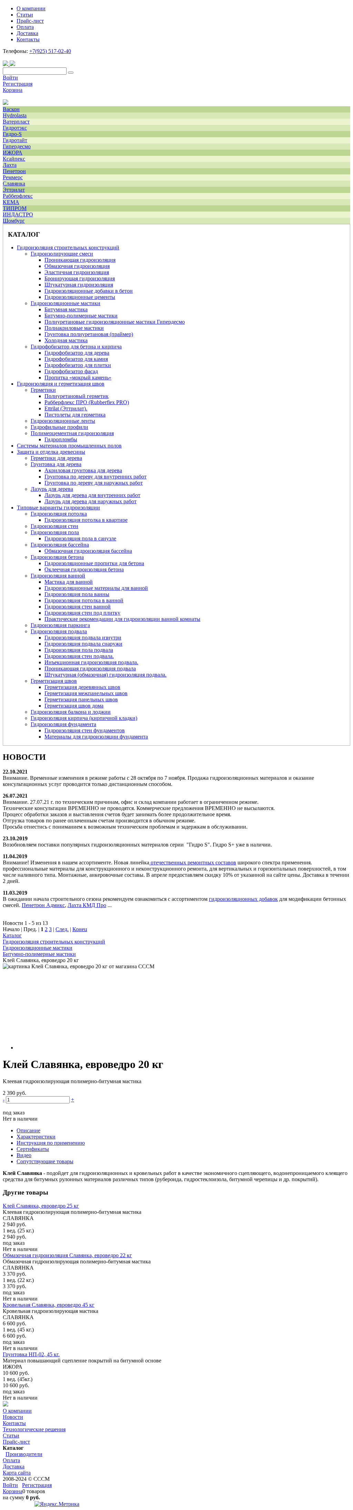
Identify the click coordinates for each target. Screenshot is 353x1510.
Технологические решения (34, 1429)
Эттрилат (14, 190)
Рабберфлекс (18, 196)
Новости (13, 1417)
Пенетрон (14, 171)
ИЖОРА (12, 152)
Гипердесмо (17, 146)
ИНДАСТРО (18, 214)
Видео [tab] (24, 1155)
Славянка (14, 183)
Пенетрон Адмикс (43, 905)
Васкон (11, 109)
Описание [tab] (28, 1130)
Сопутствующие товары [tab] (45, 1161)
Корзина (12, 90)
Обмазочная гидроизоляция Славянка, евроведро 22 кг (67, 1255)
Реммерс (13, 177)
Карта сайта (17, 1473)
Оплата (11, 1460)
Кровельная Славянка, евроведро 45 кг (48, 1305)
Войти (10, 77)
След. (62, 929)
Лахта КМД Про (87, 905)
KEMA (11, 202)
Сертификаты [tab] (33, 1149)
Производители (24, 1454)
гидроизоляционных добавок (243, 899)
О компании (17, 1411)
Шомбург (14, 221)
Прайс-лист (16, 1442)
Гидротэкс (15, 128)
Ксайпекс (14, 159)
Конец (79, 929)
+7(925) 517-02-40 (50, 51)
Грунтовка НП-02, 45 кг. (31, 1354)
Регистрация (17, 84)
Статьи (11, 1435)
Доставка (13, 1466)
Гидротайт (15, 140)
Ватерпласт (16, 122)
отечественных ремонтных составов (193, 862)
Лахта (10, 165)
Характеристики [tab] (36, 1137)
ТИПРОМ (15, 208)
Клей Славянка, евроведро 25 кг (41, 1206)
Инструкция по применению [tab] (51, 1143)
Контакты (14, 1423)
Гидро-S (12, 134)
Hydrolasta (15, 115)
